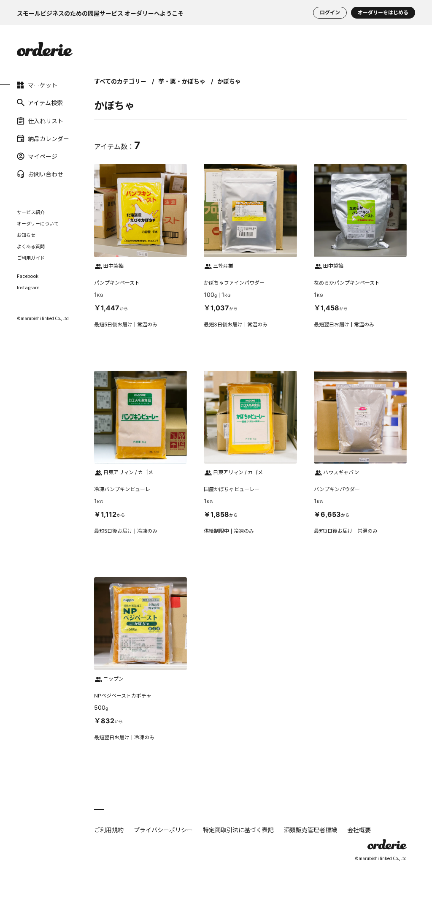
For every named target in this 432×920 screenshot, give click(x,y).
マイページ (28, 156)
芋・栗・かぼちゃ (181, 81)
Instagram (28, 287)
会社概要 (359, 829)
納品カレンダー (28, 138)
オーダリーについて (38, 223)
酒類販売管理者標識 (310, 829)
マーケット (28, 85)
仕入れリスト (28, 120)
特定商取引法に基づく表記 (238, 829)
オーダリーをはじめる (383, 12)
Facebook (27, 276)
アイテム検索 (28, 102)
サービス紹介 (31, 212)
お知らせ (26, 234)
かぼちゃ (229, 81)
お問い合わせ (28, 174)
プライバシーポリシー (163, 829)
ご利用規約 (109, 829)
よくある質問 (31, 246)
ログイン (330, 12)
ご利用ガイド (31, 257)
